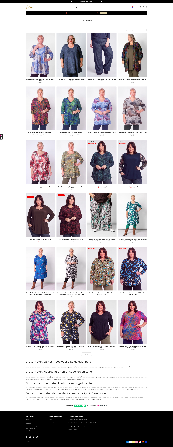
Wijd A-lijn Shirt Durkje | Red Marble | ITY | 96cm (40, 186)
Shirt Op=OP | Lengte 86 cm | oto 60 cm (101, 186)
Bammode (65, 366)
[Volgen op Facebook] (27, 437)
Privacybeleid (29, 430)
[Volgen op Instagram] (30, 437)
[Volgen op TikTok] (33, 437)
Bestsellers (89, 7)
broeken (100, 376)
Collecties (97, 7)
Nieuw (68, 7)
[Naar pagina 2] (90, 354)
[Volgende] (101, 1)
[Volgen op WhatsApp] (37, 437)
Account (51, 419)
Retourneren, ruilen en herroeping (31, 422)
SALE (105, 7)
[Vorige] (71, 1)
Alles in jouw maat (77, 7)
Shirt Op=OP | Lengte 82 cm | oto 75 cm (132, 186)
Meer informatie (72, 429)
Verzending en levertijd (31, 426)
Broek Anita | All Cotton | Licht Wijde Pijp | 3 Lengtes (102, 79)
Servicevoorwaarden (31, 428)
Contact (28, 419)
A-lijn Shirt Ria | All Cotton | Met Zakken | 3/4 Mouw (71, 79)
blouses (93, 376)
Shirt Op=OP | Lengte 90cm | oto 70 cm (40, 239)
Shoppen (103, 13)
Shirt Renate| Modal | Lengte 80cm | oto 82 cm (71, 239)
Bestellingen (52, 422)
